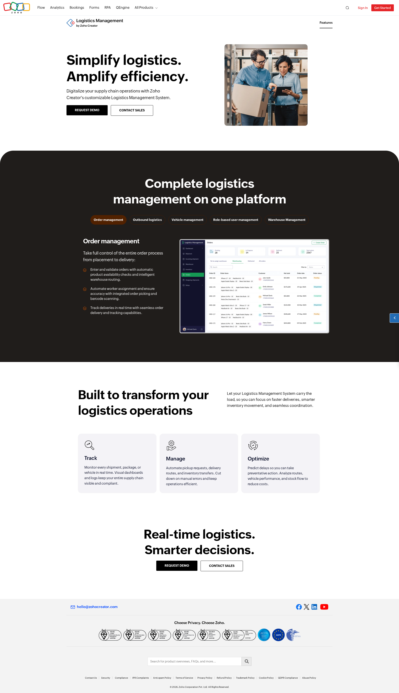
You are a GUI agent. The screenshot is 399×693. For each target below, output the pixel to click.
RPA (108, 8)
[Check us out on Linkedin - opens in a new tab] (314, 607)
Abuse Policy (309, 678)
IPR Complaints (140, 678)
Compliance (121, 678)
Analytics (57, 8)
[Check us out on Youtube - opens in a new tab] (324, 607)
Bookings (77, 8)
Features (326, 22)
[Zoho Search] (347, 7)
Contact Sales (132, 110)
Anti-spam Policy (162, 678)
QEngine (122, 8)
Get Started (382, 8)
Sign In (363, 8)
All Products (144, 8)
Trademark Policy (245, 678)
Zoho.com (16, 8)
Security (105, 678)
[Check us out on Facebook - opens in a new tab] (299, 607)
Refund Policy (224, 678)
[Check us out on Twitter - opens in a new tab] (307, 607)
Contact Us (91, 678)
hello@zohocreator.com (97, 607)
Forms (94, 8)
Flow (41, 8)
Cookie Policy (266, 678)
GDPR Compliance (288, 678)
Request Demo (87, 110)
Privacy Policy (204, 678)
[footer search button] (246, 661)
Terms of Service (184, 678)
